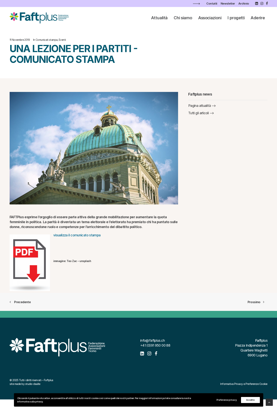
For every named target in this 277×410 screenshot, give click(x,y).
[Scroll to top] (269, 402)
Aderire (258, 17)
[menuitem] (211, 3)
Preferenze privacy (227, 399)
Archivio (243, 3)
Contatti (211, 3)
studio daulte (32, 383)
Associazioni (209, 17)
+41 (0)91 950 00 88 (155, 345)
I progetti (236, 17)
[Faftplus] (39, 17)
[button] (256, 3)
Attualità (159, 17)
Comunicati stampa (46, 39)
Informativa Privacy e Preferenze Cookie (243, 383)
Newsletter (228, 3)
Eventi (62, 39)
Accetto (250, 399)
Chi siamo (183, 17)
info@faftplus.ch (152, 340)
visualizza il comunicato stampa (76, 235)
